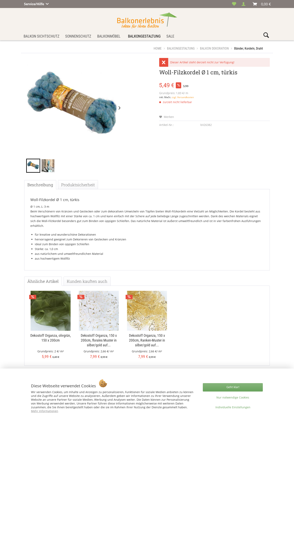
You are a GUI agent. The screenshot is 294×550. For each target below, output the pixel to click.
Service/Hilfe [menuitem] (34, 3)
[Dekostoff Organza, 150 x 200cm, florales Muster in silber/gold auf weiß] (99, 311)
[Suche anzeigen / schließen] (266, 36)
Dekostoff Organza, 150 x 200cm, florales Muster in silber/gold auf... (99, 340)
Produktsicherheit (78, 184)
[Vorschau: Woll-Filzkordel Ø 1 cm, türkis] (33, 166)
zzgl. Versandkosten (183, 97)
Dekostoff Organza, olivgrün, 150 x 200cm (50, 337)
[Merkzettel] (234, 4)
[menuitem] (234, 4)
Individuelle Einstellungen (232, 407)
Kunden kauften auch (87, 281)
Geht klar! (232, 387)
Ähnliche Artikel (43, 281)
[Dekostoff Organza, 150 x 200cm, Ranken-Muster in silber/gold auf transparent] (147, 311)
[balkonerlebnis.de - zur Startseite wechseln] (147, 20)
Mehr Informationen (44, 411)
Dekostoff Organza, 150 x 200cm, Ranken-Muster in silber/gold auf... (147, 340)
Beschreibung (40, 184)
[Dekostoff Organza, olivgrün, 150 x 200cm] (50, 311)
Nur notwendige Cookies (232, 397)
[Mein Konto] (244, 4)
